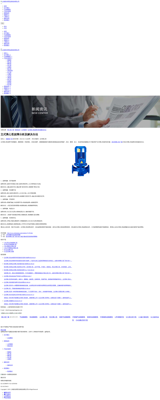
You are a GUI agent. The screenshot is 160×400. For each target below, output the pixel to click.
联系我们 (6, 20)
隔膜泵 (9, 352)
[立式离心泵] (80, 178)
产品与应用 (7, 11)
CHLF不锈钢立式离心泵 (11, 248)
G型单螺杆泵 (119, 317)
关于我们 (6, 8)
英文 (5, 26)
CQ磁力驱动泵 (143, 317)
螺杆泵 (9, 355)
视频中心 (6, 15)
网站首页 (8, 392)
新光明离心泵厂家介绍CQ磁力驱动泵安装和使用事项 (21, 236)
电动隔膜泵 (34, 317)
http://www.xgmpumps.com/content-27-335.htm (20, 233)
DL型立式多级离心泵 (10, 244)
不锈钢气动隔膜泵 (78, 317)
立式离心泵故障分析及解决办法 (37, 130)
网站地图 (3, 330)
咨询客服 (8, 397)
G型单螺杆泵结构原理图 (13, 234)
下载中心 (6, 16)
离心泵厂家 (10, 130)
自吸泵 (9, 359)
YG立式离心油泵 (9, 251)
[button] (8, 58)
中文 (2, 23)
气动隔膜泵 (7, 9)
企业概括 (10, 338)
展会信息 (10, 346)
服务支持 (6, 18)
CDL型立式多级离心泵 (10, 242)
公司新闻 (24, 130)
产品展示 (8, 394)
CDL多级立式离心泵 (10, 246)
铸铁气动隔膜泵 (64, 317)
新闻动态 (6, 13)
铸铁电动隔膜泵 (92, 317)
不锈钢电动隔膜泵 (106, 317)
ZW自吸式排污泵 (82, 320)
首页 (5, 6)
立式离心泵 (43, 317)
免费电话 (8, 396)
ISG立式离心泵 (8, 249)
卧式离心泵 (53, 317)
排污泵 (9, 357)
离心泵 (9, 353)
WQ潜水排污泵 (131, 317)
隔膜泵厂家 (9, 139)
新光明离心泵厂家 (117, 142)
